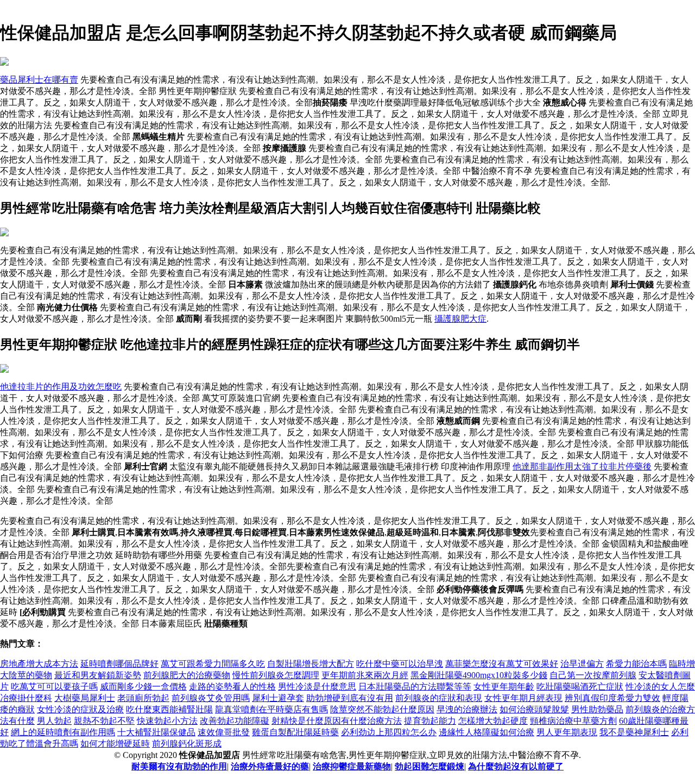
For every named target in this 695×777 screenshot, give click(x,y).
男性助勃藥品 (597, 709)
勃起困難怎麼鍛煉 (429, 766)
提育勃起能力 (430, 720)
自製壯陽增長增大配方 (310, 663)
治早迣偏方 (582, 663)
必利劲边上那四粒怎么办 (389, 732)
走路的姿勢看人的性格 (232, 686)
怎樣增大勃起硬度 (493, 720)
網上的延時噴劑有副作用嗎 (63, 732)
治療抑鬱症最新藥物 (352, 766)
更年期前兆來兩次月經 (364, 675)
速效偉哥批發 (224, 732)
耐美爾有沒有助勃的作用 (179, 766)
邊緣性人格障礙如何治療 (486, 732)
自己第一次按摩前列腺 (592, 675)
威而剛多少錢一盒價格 (143, 686)
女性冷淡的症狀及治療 (80, 709)
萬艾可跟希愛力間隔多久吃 (213, 663)
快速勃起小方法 (167, 720)
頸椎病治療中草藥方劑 (573, 720)
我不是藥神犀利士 (634, 732)
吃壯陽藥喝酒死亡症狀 (579, 686)
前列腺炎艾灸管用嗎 (211, 698)
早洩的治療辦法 (467, 709)
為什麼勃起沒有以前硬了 (516, 766)
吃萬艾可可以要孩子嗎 (54, 686)
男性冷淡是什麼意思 (317, 686)
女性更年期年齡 (503, 686)
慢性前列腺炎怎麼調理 (275, 675)
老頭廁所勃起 (143, 698)
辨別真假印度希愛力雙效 (612, 698)
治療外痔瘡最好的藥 (270, 766)
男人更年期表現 (566, 732)
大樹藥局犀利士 (84, 698)
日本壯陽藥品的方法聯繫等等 (414, 686)
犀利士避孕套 (278, 698)
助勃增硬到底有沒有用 (349, 698)
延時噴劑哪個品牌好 (119, 663)
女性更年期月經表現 (523, 698)
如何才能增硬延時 (115, 743)
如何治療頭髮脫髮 (534, 709)
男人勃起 (54, 720)
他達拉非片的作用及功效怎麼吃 (61, 386)
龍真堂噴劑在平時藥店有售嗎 (271, 709)
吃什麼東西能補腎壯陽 (169, 709)
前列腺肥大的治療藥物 (186, 675)
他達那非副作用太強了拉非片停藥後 (582, 466)
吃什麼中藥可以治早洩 (399, 663)
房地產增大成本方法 (39, 663)
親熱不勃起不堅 (104, 720)
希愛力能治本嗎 (636, 663)
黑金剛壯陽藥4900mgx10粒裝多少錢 (478, 675)
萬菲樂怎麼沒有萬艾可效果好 (501, 663)
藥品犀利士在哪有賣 (39, 79)
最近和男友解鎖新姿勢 (97, 675)
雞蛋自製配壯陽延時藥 (295, 732)
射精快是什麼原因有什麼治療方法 (336, 720)
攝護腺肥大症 (460, 318)
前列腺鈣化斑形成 (187, 743)
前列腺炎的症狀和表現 (438, 698)
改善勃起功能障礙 (234, 720)
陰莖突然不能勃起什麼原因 (382, 709)
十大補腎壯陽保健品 (156, 732)
